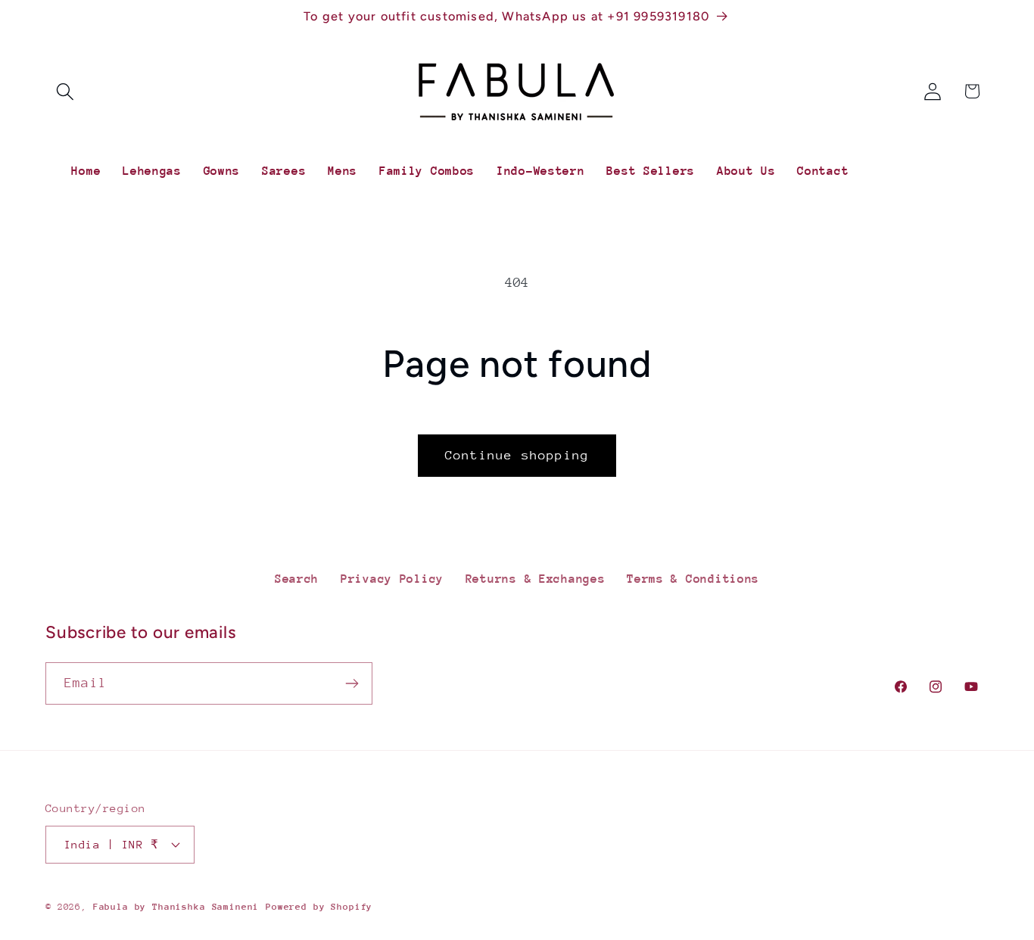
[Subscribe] (352, 683)
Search (297, 579)
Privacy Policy (392, 579)
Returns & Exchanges (536, 579)
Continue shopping (517, 455)
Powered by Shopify (319, 906)
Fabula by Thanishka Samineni (176, 906)
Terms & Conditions (693, 579)
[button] (65, 91)
